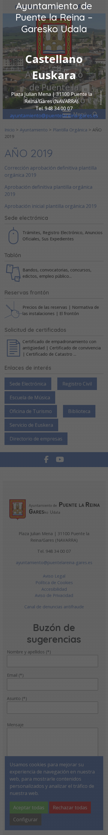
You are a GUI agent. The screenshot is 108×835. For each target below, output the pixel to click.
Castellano (54, 59)
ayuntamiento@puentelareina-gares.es (54, 115)
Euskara (54, 75)
